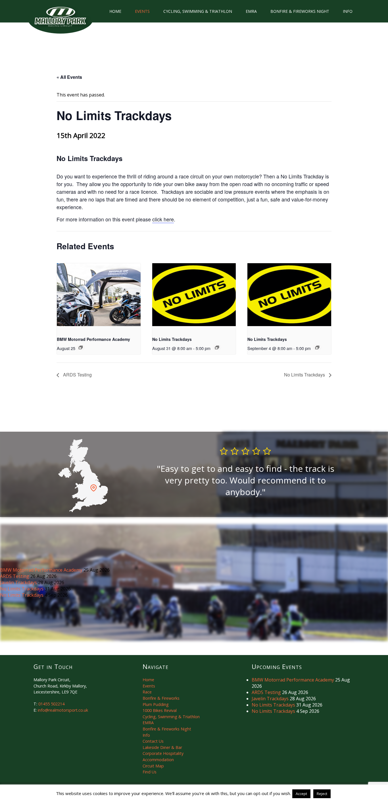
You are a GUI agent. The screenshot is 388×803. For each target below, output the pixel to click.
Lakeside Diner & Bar (162, 747)
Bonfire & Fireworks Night (299, 11)
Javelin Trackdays (19, 582)
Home (115, 11)
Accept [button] (301, 793)
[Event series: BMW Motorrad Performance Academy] (81, 347)
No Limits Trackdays (172, 339)
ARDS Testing (77, 374)
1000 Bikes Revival (160, 710)
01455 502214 (51, 704)
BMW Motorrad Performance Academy (93, 339)
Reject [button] (322, 793)
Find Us (150, 772)
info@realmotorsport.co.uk (63, 710)
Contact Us (153, 741)
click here (163, 219)
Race (147, 692)
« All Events (69, 77)
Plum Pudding (156, 704)
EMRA (251, 11)
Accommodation (158, 759)
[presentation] (99, 294)
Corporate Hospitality (163, 753)
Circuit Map (153, 766)
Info (347, 11)
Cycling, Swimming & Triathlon (197, 11)
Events (142, 11)
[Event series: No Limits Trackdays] (217, 347)
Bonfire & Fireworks (161, 698)
